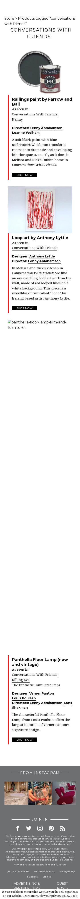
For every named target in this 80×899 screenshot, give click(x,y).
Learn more (30, 895)
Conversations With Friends (34, 114)
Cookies (33, 876)
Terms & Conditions (18, 871)
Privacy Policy (67, 871)
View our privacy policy (54, 895)
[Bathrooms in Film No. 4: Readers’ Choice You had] (16, 793)
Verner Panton (41, 693)
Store (9, 18)
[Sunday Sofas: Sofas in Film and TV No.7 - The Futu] (64, 793)
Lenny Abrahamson (46, 128)
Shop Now (24, 174)
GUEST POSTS (62, 886)
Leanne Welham (26, 133)
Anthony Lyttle (42, 256)
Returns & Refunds (44, 871)
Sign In (47, 876)
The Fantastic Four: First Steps (36, 685)
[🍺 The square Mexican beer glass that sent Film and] (40, 793)
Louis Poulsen (24, 698)
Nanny (17, 119)
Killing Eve (21, 680)
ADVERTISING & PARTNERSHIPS (27, 886)
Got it (73, 895)
